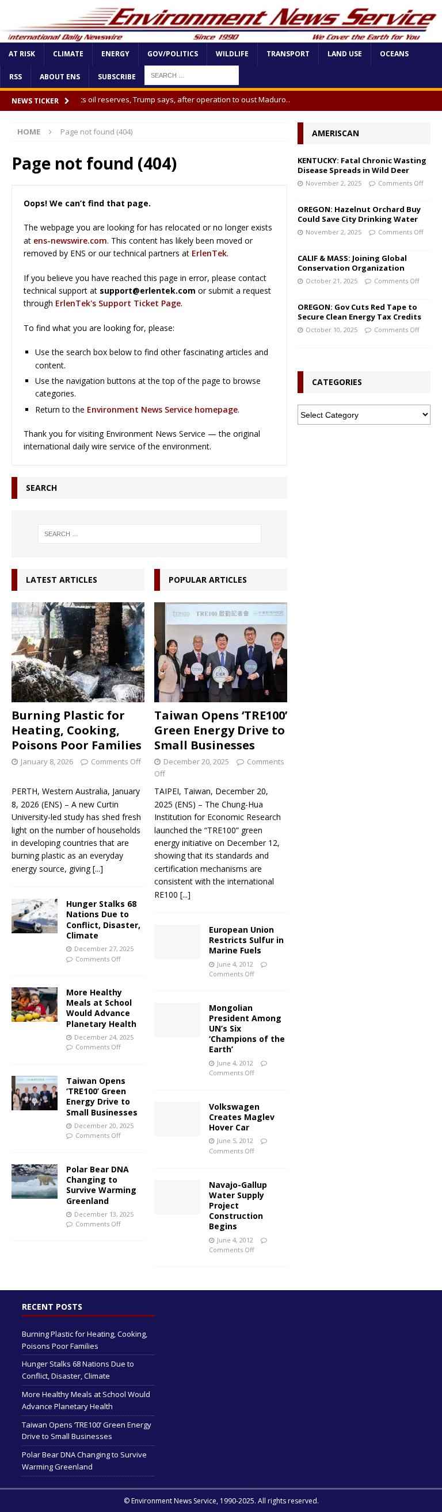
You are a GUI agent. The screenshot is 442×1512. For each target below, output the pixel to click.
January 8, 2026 (47, 761)
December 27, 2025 (104, 948)
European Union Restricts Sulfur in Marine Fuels (246, 940)
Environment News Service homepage (162, 409)
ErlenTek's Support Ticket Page (118, 303)
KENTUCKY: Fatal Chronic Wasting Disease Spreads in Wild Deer (362, 165)
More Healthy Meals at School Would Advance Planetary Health (101, 1008)
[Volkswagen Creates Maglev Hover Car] (177, 1119)
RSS (15, 77)
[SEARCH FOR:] (191, 74)
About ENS (60, 77)
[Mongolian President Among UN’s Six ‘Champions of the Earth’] (177, 1020)
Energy (115, 54)
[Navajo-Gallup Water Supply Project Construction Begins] (177, 1197)
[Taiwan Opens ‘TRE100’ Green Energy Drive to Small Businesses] (35, 1093)
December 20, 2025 (104, 1125)
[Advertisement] (364, 493)
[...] (98, 868)
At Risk (22, 54)
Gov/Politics (172, 54)
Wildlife (232, 54)
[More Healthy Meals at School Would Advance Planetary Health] (35, 1004)
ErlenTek (209, 253)
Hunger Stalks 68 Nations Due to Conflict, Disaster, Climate (103, 919)
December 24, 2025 (104, 1037)
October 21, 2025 (331, 280)
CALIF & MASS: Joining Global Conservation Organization (352, 263)
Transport (288, 54)
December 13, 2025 (104, 1214)
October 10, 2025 (331, 329)
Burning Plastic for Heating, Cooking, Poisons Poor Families (77, 730)
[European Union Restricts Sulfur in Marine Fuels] (177, 942)
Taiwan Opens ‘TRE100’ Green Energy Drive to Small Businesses (102, 1096)
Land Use (344, 54)
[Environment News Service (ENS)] (221, 35)
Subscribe (117, 77)
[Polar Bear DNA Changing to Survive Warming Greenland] (35, 1181)
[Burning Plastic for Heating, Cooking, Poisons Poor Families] (78, 652)
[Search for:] (149, 534)
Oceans (394, 54)
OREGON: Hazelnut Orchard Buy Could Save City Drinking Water (359, 214)
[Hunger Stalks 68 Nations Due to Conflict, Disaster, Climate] (35, 916)
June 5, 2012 (235, 1140)
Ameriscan (335, 133)
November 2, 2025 (333, 183)
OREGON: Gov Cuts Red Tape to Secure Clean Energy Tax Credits (359, 312)
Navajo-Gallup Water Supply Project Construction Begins (238, 1205)
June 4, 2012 (235, 964)
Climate (68, 54)
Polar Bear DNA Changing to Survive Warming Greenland (101, 1185)
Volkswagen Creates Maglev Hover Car (242, 1117)
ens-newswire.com (70, 240)
